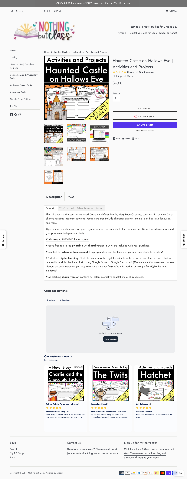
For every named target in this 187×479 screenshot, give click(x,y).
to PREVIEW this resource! (67, 239)
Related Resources (85, 208)
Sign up (57, 10)
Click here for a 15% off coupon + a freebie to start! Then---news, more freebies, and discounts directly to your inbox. (149, 453)
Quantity (116, 93)
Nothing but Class (36, 472)
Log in (47, 10)
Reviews (99, 208)
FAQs (70, 197)
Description (54, 197)
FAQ (12, 457)
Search (14, 449)
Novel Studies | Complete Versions (22, 66)
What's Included (66, 208)
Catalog (13, 57)
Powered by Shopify (54, 472)
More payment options (145, 130)
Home (12, 50)
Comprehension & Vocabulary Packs (24, 76)
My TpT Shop (17, 453)
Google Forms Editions (20, 99)
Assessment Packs (18, 92)
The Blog (14, 106)
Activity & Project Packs (21, 85)
